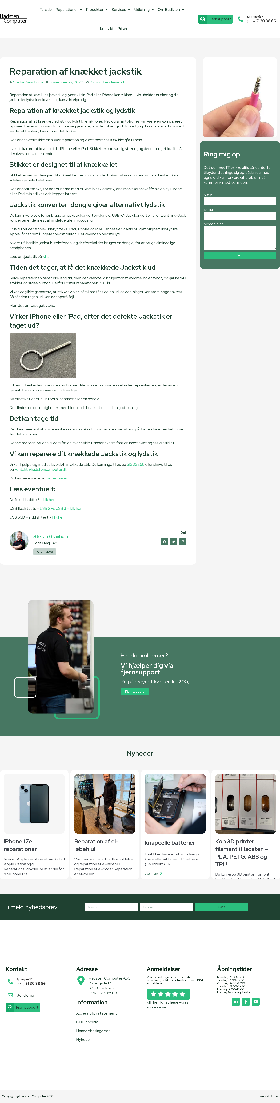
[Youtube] (256, 1002)
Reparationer (67, 9)
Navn (208, 194)
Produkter (94, 9)
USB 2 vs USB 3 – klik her (61, 508)
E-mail (209, 209)
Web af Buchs (269, 1096)
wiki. (45, 256)
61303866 (135, 464)
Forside (45, 9)
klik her (48, 499)
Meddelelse (214, 223)
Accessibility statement (96, 1013)
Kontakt (107, 28)
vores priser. (57, 478)
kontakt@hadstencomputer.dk (40, 469)
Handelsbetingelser (93, 1030)
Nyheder (83, 1039)
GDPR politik (87, 1022)
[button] (164, 541)
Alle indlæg (45, 552)
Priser (122, 28)
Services (119, 9)
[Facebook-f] (246, 1002)
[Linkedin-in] (236, 1002)
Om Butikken (169, 9)
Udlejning (142, 9)
